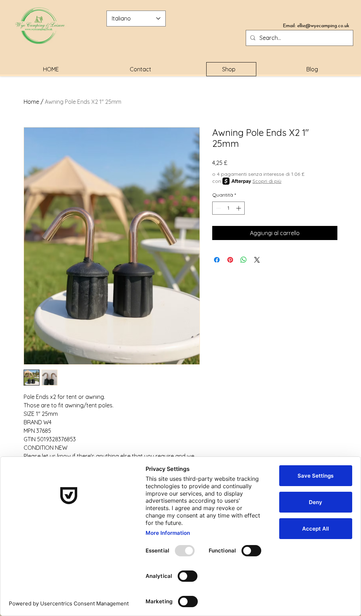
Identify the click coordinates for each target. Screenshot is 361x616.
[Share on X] (257, 260)
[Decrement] (217, 208)
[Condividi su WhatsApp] (243, 260)
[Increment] (239, 208)
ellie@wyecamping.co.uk (323, 26)
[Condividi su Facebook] (217, 260)
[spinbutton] (228, 208)
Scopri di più (266, 181)
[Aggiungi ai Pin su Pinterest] (230, 260)
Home (31, 101)
